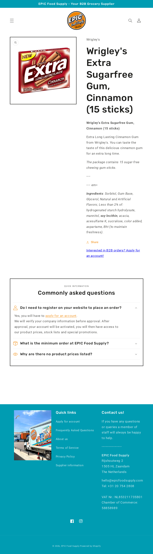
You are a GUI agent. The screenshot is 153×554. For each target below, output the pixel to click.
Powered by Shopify (90, 546)
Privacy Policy (65, 456)
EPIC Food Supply (70, 546)
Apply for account (68, 421)
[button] (11, 20)
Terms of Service (67, 447)
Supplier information (70, 465)
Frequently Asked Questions (75, 430)
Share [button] (95, 242)
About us (62, 439)
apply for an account (60, 316)
